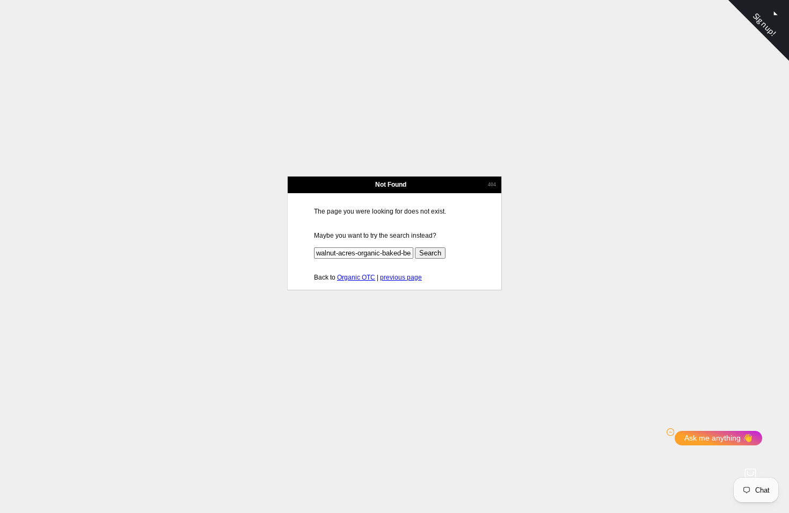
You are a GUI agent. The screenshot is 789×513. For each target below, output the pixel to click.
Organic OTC (356, 277)
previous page (401, 277)
